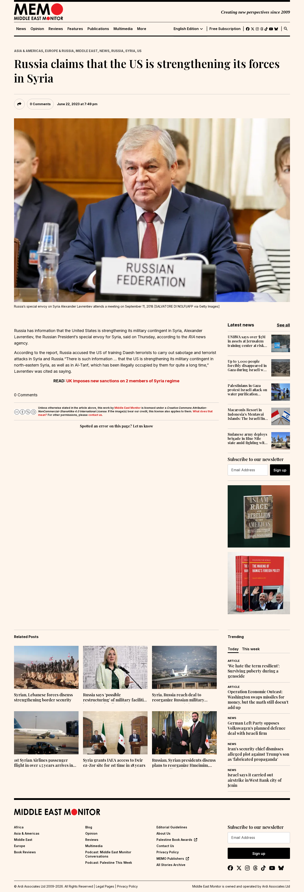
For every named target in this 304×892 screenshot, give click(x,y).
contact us (95, 415)
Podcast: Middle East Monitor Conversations (108, 854)
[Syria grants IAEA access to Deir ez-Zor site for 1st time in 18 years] (115, 732)
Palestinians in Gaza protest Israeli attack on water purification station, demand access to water (247, 389)
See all (283, 325)
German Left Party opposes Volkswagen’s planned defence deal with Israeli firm (257, 728)
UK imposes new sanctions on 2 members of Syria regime (122, 381)
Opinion (37, 29)
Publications (98, 29)
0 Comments (40, 104)
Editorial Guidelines (171, 827)
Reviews (56, 29)
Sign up (280, 470)
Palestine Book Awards (174, 840)
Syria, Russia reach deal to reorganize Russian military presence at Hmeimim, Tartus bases (180, 697)
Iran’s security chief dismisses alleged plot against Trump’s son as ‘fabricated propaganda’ (258, 754)
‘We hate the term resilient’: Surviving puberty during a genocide (254, 671)
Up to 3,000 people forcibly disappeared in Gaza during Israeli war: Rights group (248, 365)
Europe (19, 846)
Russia (117, 51)
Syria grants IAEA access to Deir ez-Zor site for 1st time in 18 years (114, 763)
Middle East (87, 51)
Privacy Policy (167, 852)
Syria (130, 51)
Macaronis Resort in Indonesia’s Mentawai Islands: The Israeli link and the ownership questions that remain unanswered (247, 414)
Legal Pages (105, 886)
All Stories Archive (170, 865)
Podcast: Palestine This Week (108, 862)
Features (75, 29)
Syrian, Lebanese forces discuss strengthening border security (43, 697)
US (139, 51)
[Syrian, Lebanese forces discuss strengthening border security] (46, 667)
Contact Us (165, 846)
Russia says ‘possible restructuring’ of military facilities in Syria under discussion (115, 697)
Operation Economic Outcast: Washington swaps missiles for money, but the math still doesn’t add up (258, 699)
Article (234, 660)
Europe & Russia (59, 51)
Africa (19, 827)
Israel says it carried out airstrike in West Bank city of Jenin (255, 780)
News (21, 29)
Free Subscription (225, 29)
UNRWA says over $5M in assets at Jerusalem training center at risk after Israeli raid (246, 341)
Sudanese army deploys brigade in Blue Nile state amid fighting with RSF (247, 438)
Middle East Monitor (127, 407)
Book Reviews (25, 852)
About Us (163, 833)
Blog (88, 827)
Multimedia (123, 29)
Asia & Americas (28, 51)
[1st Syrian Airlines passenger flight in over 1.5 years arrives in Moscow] (46, 732)
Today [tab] (233, 649)
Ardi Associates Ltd (276, 886)
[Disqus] (116, 490)
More (141, 29)
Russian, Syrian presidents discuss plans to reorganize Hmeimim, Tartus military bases (184, 763)
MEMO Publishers (170, 858)
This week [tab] (251, 649)
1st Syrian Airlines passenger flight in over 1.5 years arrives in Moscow (43, 763)
